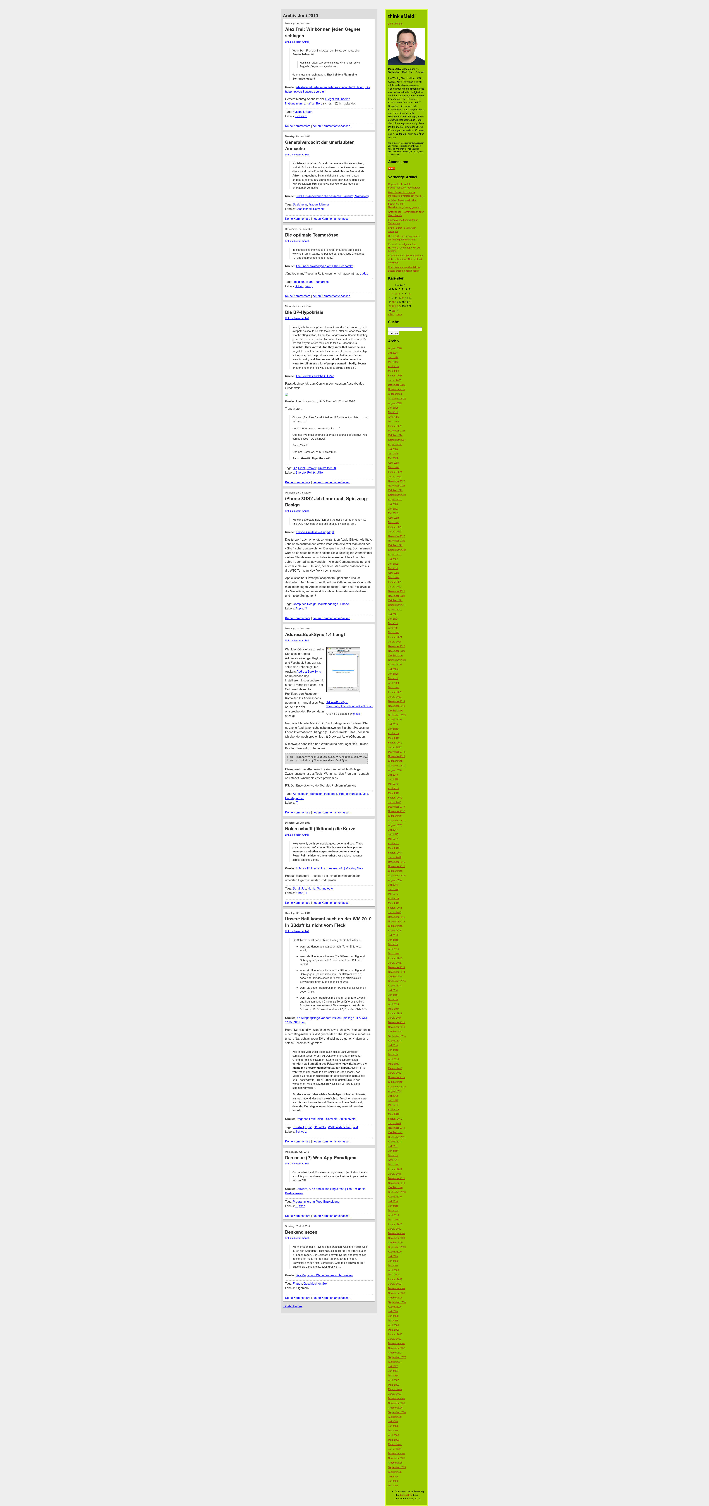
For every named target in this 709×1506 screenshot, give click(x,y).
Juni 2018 (393, 779)
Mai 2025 (393, 412)
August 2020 (395, 664)
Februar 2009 (395, 1279)
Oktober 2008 (395, 1297)
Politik (311, 472)
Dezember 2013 (396, 1022)
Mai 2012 (393, 1104)
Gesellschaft (303, 209)
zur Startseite (395, 23)
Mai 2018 (393, 783)
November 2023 (396, 485)
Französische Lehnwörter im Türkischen (403, 221)
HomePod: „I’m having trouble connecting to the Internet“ (404, 237)
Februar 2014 (395, 1013)
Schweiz (301, 116)
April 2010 (393, 1215)
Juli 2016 (393, 884)
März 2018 (393, 793)
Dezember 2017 (396, 806)
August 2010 (395, 1196)
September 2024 (397, 439)
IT (306, 608)
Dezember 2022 (396, 536)
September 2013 (397, 1036)
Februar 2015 (395, 958)
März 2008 (393, 1329)
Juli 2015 (393, 935)
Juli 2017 (393, 829)
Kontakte (355, 793)
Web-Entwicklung (327, 1201)
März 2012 (393, 1114)
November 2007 (396, 1348)
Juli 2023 (393, 504)
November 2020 (396, 650)
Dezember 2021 (396, 591)
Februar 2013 (395, 1068)
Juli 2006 (393, 1421)
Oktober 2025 (395, 393)
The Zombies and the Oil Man (315, 376)
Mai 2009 (393, 1265)
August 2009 (395, 1251)
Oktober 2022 (395, 545)
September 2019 (397, 715)
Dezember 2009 (396, 1233)
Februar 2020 (395, 692)
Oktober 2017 (395, 816)
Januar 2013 (394, 1072)
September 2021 (397, 604)
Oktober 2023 (395, 490)
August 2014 (395, 985)
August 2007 (395, 1361)
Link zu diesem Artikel (297, 41)
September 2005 (397, 1467)
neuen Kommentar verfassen (331, 126)
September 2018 (397, 765)
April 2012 (393, 1109)
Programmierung (304, 1201)
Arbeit (299, 286)
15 (393, 302)
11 (403, 297)
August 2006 (395, 1416)
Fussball (298, 111)
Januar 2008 (394, 1338)
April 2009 (393, 1270)
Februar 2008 (395, 1334)
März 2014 (393, 1008)
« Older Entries (292, 1306)
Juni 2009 (393, 1260)
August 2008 (395, 1306)
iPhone (344, 604)
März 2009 (393, 1274)
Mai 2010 (393, 1210)
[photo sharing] (343, 691)
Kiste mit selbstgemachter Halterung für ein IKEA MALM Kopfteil (404, 247)
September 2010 (397, 1192)
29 (393, 310)
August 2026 (395, 348)
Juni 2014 (393, 994)
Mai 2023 (393, 513)
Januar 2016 (394, 912)
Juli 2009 (393, 1256)
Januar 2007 (394, 1393)
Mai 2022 (393, 568)
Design (311, 604)
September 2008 (397, 1302)
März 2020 (393, 687)
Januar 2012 (394, 1123)
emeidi (357, 713)
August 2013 (395, 1040)
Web (302, 1206)
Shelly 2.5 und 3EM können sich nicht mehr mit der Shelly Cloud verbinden (405, 259)
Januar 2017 (394, 857)
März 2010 (393, 1219)
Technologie (325, 888)
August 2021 (395, 609)
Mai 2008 (393, 1320)
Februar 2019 (395, 742)
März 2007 (393, 1384)
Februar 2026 (395, 375)
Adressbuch (301, 793)
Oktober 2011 (395, 1132)
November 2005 (396, 1458)
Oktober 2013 (395, 1031)
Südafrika (320, 1127)
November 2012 (396, 1077)
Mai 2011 (393, 1155)
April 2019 (393, 733)
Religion (298, 282)
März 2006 (393, 1439)
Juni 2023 (393, 508)
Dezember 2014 (396, 967)
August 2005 (395, 1472)
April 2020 (393, 683)
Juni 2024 (393, 453)
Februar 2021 (395, 637)
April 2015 (393, 949)
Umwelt (311, 468)
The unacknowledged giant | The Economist (324, 266)
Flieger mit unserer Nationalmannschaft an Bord (317, 101)
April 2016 (393, 898)
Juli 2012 (393, 1095)
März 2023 (393, 522)
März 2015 (393, 953)
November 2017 (396, 811)
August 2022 (395, 554)
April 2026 (393, 366)
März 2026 (393, 371)
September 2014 (397, 981)
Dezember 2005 (396, 1453)
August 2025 (395, 403)
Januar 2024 (394, 476)
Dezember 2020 (396, 646)
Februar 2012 (395, 1118)
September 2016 (397, 875)
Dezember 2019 (396, 701)
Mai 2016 (393, 893)
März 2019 (393, 738)
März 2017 (393, 848)
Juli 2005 (393, 1476)
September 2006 (397, 1412)
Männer (324, 204)
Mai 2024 (393, 458)
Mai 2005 (393, 1485)
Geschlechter (312, 1283)
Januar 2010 (394, 1228)
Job (303, 888)
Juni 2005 (393, 1481)
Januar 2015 (394, 962)
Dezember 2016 (396, 861)
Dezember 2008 (396, 1288)
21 (390, 306)
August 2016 (395, 880)
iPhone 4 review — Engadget (315, 532)
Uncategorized (294, 798)
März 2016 (393, 903)
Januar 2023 (394, 531)
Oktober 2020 (395, 655)
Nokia (311, 888)
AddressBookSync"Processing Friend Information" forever (349, 704)
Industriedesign (328, 604)
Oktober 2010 (395, 1187)
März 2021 (393, 632)
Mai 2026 (393, 362)
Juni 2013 (393, 1049)
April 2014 (393, 1004)
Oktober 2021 (395, 600)
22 (393, 306)
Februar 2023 (395, 527)
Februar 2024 (395, 472)
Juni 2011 (393, 1150)
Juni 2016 (393, 889)
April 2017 (393, 843)
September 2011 (397, 1137)
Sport (308, 111)
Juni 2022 (393, 563)
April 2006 (393, 1435)
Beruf (296, 888)
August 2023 (395, 499)
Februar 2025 (395, 426)
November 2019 (396, 705)
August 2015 (395, 930)
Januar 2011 (394, 1173)
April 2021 (393, 628)
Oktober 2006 (395, 1407)
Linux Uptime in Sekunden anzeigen (402, 229)
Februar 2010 (395, 1224)
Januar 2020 (394, 696)
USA (320, 472)
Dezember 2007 (396, 1343)
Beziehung (300, 204)
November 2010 (396, 1183)
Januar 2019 (394, 747)
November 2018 (396, 756)
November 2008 (396, 1293)
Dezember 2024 (396, 430)
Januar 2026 (394, 380)
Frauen (313, 204)
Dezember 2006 (396, 1398)
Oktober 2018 (395, 761)
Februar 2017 (395, 852)
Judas (364, 273)
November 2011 (396, 1127)
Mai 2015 (393, 944)
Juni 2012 (393, 1100)
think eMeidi (406, 1495)
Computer (299, 604)
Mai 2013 (393, 1054)
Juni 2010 (393, 1205)
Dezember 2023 (396, 481)
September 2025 (397, 398)
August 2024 (395, 444)
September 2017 (397, 820)
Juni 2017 (393, 834)
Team (309, 282)
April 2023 (393, 517)
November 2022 (396, 540)
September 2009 (397, 1247)
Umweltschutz (327, 468)
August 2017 (395, 825)
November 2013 (396, 1027)
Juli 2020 (393, 669)
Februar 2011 (395, 1169)
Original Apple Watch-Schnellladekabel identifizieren (404, 185)
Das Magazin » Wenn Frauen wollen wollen (324, 1275)
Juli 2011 (393, 1146)
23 (396, 306)
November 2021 (396, 595)
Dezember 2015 (396, 917)
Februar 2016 (395, 907)
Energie (300, 472)
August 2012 (395, 1091)
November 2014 (396, 972)
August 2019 (395, 719)
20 (410, 302)
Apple (299, 608)
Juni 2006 (393, 1426)
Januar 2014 (394, 1017)
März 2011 (393, 1164)
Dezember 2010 (396, 1178)
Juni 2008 (393, 1315)
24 (400, 306)
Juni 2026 (393, 357)
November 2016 (396, 866)
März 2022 (393, 577)
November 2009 (396, 1238)
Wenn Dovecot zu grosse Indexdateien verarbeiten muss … (406, 193)
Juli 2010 (393, 1201)
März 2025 (393, 421)
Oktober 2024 (395, 435)
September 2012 (397, 1086)
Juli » (399, 314)
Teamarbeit (321, 282)
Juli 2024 (393, 449)
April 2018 (393, 788)
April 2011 (393, 1159)
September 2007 (397, 1357)
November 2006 (396, 1403)
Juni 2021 (393, 618)
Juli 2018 (393, 774)
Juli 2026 (393, 352)
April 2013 (393, 1059)
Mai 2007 (393, 1375)
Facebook (330, 793)
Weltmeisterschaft (339, 1127)
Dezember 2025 (396, 384)
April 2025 (393, 417)
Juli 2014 (393, 990)
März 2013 (393, 1063)
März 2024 (393, 467)
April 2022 (393, 572)
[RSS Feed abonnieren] (391, 168)
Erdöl (301, 468)
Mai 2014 (393, 999)
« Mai (391, 314)
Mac (365, 793)
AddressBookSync (309, 671)
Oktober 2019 (395, 710)
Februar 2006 (395, 1444)
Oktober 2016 (395, 871)
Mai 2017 (393, 838)
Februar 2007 (395, 1389)
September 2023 (397, 494)
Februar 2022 (395, 582)
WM (355, 1127)
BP (295, 468)
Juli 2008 (393, 1311)
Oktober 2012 (395, 1082)
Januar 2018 (394, 802)
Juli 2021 (393, 614)
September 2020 (397, 660)
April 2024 (393, 462)
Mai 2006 (393, 1430)
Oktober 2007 (395, 1352)
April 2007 (393, 1380)
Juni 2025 (393, 407)
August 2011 (395, 1141)
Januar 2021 (394, 641)
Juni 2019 (393, 728)
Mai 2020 (393, 678)
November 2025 (396, 389)
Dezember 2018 (396, 751)
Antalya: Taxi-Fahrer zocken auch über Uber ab (406, 213)
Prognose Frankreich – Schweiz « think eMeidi (326, 1119)
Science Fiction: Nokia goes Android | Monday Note (329, 868)
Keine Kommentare (297, 126)
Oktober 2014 (395, 976)
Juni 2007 (393, 1371)
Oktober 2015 (395, 926)
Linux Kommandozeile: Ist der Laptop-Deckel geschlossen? (404, 268)
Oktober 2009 (395, 1242)
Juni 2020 (393, 673)
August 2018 (395, 770)
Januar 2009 (394, 1283)
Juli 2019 (393, 724)
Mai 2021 (393, 623)
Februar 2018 (395, 797)
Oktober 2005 (395, 1462)
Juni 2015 (393, 939)
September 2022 (397, 549)
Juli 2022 (393, 559)
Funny (309, 286)
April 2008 (393, 1325)
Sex (324, 1283)
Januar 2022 (394, 586)
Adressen (316, 793)
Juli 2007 (393, 1366)
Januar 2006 (394, 1449)
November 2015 (396, 921)
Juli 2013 (393, 1045)
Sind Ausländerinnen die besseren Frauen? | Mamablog (332, 196)
